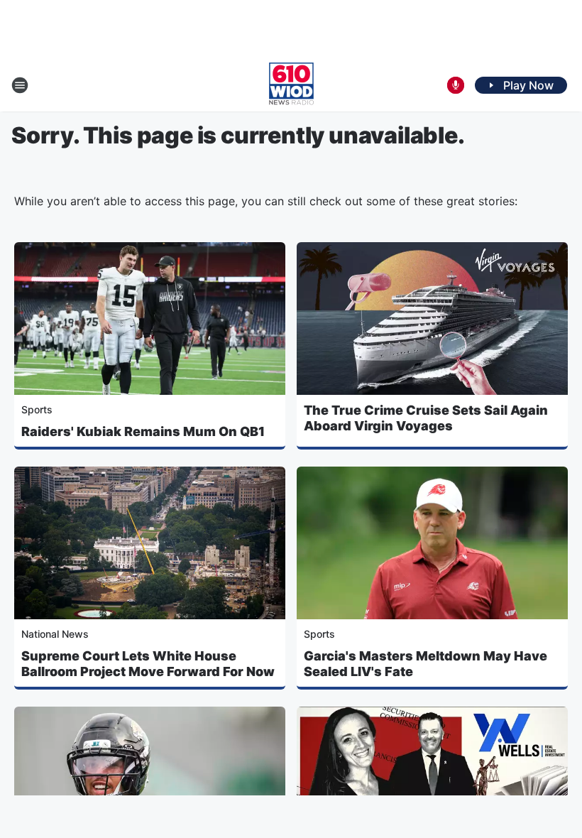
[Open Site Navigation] (19, 85)
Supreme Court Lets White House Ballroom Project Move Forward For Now (148, 663)
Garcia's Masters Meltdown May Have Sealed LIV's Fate (425, 663)
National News (55, 634)
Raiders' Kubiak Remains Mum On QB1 (143, 431)
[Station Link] (291, 85)
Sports (37, 409)
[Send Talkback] (455, 85)
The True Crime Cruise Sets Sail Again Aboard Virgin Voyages (426, 418)
